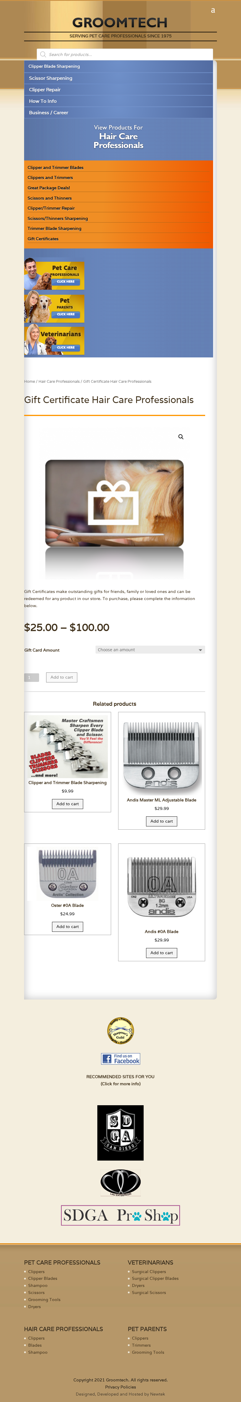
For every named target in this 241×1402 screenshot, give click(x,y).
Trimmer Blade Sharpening (54, 228)
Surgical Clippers (149, 1271)
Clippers (36, 1271)
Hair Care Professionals (59, 381)
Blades (35, 1345)
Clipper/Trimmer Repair (51, 208)
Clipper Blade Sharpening (54, 66)
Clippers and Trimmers (50, 177)
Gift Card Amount (41, 650)
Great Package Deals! (49, 187)
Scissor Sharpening (50, 78)
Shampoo (38, 1285)
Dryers (34, 1306)
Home (29, 381)
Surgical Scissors (149, 1292)
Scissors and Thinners (50, 198)
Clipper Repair (45, 90)
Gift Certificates (43, 238)
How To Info (43, 101)
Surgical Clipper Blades (155, 1278)
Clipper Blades (42, 1278)
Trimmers (141, 1345)
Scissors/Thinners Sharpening (58, 218)
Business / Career (48, 113)
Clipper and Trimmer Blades (55, 167)
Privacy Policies (120, 1387)
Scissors (36, 1292)
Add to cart (62, 677)
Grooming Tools (44, 1299)
